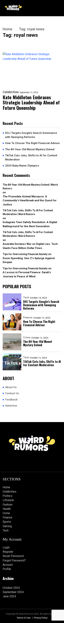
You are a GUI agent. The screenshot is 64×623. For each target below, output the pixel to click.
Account (8, 564)
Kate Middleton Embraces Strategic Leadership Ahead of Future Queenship (31, 103)
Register (8, 551)
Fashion (7, 504)
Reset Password (13, 556)
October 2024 (11, 587)
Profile (7, 569)
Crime (26, 337)
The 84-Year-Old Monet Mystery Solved (29, 149)
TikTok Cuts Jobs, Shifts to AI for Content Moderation (31, 157)
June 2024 (9, 596)
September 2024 (13, 592)
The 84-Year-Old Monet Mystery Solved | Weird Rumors (30, 186)
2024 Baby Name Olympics (22, 165)
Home (7, 29)
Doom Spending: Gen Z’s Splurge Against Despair (29, 260)
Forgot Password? (14, 560)
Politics (7, 496)
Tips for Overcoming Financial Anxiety (25, 254)
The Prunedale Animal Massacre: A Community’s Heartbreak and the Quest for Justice (30, 200)
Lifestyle (8, 500)
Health (7, 509)
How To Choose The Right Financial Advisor (32, 143)
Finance (27, 317)
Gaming (7, 526)
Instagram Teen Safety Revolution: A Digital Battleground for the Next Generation (30, 224)
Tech (26, 297)
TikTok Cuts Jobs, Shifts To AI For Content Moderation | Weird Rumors (28, 212)
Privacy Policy (40, 618)
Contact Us (12, 393)
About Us (11, 387)
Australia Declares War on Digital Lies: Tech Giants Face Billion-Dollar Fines (30, 246)
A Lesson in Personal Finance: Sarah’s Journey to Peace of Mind (27, 274)
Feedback (11, 399)
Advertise (11, 405)
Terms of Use (23, 618)
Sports (7, 521)
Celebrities (11, 92)
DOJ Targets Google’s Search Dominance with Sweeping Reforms (31, 135)
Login (6, 547)
